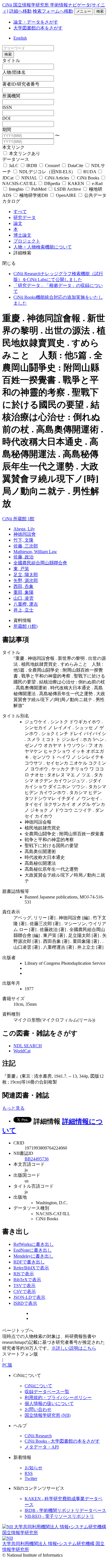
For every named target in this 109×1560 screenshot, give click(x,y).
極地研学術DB (33, 195)
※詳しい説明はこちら (73, 1348)
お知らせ (33, 1467)
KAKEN (76, 183)
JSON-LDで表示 (29, 1297)
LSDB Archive (67, 189)
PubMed (39, 189)
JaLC (14, 165)
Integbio (16, 189)
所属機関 (11, 95)
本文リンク (13, 147)
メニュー (83, 11)
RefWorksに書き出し (33, 1244)
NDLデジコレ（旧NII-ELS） (47, 171)
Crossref (52, 165)
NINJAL (29, 177)
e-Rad (97, 183)
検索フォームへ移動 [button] (53, 11)
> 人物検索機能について (47, 247)
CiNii (7, 518)
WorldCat (21, 1050)
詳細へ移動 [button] (20, 11)
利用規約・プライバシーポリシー (58, 1397)
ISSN (7, 107)
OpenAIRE (66, 195)
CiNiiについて (38, 1385)
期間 (6, 129)
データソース (15, 159)
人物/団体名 (14, 72)
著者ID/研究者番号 (20, 84)
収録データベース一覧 (47, 1391)
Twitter (31, 1478)
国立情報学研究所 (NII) (47, 1415)
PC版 (7, 1365)
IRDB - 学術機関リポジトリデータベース (65, 1510)
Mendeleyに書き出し (33, 1256)
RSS (29, 1473)
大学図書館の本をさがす (38, 28)
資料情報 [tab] (22, 620)
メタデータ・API (42, 1447)
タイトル (11, 60)
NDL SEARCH (27, 1045)
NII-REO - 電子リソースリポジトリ (59, 1516)
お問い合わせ (38, 1409)
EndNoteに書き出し (32, 1250)
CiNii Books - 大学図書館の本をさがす (62, 1441)
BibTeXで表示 (27, 1279)
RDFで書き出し (29, 1262)
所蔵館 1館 (23, 518)
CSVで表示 (24, 1291)
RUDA (89, 171)
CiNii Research (38, 1435)
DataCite (75, 165)
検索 (100, 11)
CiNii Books (88, 177)
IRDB (31, 165)
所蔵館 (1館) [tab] (25, 626)
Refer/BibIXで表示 (31, 1267)
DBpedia (52, 183)
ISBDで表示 (25, 1303)
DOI (6, 118)
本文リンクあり (24, 153)
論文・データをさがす (35, 22)
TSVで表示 (24, 1285)
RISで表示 (23, 1273)
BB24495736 (37, 1159)
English (20, 38)
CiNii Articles (57, 177)
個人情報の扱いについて (49, 1403)
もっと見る (13, 1108)
